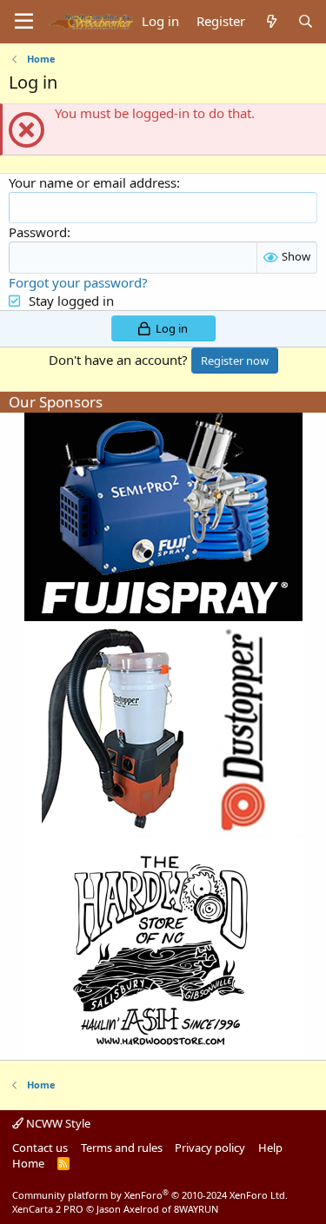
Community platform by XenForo (150, 1194)
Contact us (40, 1147)
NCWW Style (56, 1123)
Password (38, 232)
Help (270, 1147)
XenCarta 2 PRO (47, 1208)
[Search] (306, 21)
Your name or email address (92, 182)
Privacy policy (210, 1147)
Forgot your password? (78, 282)
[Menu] (23, 21)
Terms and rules (122, 1147)
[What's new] (271, 21)
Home (28, 1163)
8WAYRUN (196, 1208)
